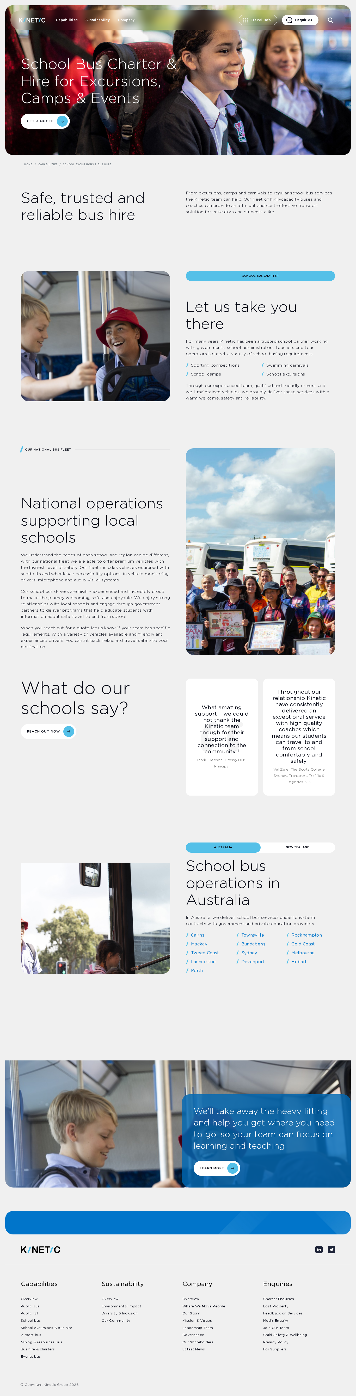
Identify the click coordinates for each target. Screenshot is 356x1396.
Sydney (249, 953)
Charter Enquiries (278, 1299)
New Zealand (298, 847)
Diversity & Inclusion (120, 1313)
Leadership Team (197, 1328)
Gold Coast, (303, 944)
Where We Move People (203, 1306)
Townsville (252, 935)
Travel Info (261, 20)
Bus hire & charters (38, 1349)
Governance (193, 1335)
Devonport (253, 962)
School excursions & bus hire (46, 1328)
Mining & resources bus (41, 1342)
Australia (223, 847)
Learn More (212, 1168)
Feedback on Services (283, 1313)
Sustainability (97, 20)
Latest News (193, 1349)
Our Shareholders (197, 1342)
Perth (197, 971)
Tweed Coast (205, 953)
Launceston (203, 962)
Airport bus (31, 1335)
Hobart (298, 962)
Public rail (29, 1313)
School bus (31, 1321)
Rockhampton (306, 935)
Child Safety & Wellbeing (285, 1335)
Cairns (197, 935)
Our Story (191, 1313)
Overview (29, 1299)
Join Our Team (276, 1328)
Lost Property (276, 1306)
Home (28, 164)
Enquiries (303, 20)
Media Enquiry (275, 1321)
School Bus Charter (260, 275)
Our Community (116, 1321)
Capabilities (67, 20)
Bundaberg (253, 944)
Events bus (31, 1356)
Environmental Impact (121, 1306)
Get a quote (40, 121)
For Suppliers (275, 1349)
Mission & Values (197, 1321)
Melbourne (303, 953)
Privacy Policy (276, 1342)
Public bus (30, 1306)
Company (126, 20)
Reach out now (43, 731)
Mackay (199, 944)
